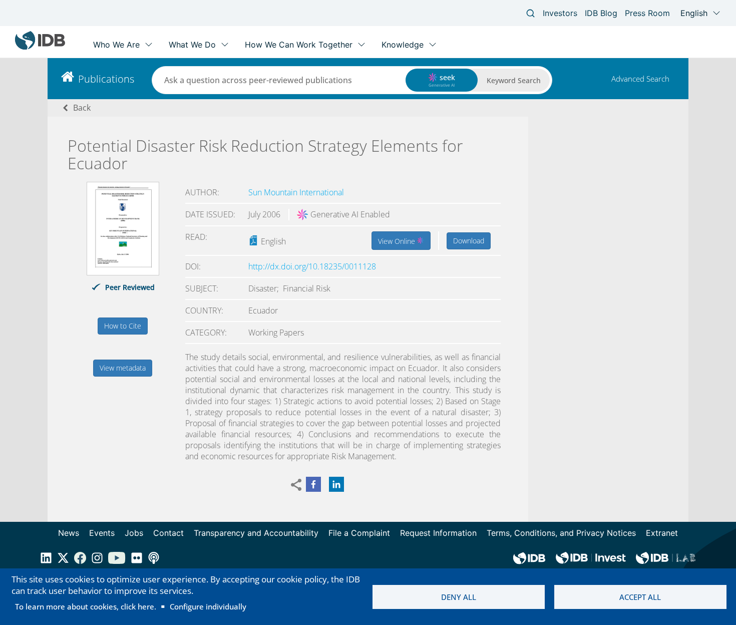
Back (82, 107)
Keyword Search (514, 80)
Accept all (640, 597)
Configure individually (208, 606)
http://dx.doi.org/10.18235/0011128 (312, 266)
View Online (397, 241)
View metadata (123, 368)
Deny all (458, 597)
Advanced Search (640, 79)
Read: (196, 236)
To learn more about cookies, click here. (85, 606)
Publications (106, 79)
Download (468, 240)
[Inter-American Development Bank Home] (40, 47)
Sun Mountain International (296, 192)
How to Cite (122, 326)
